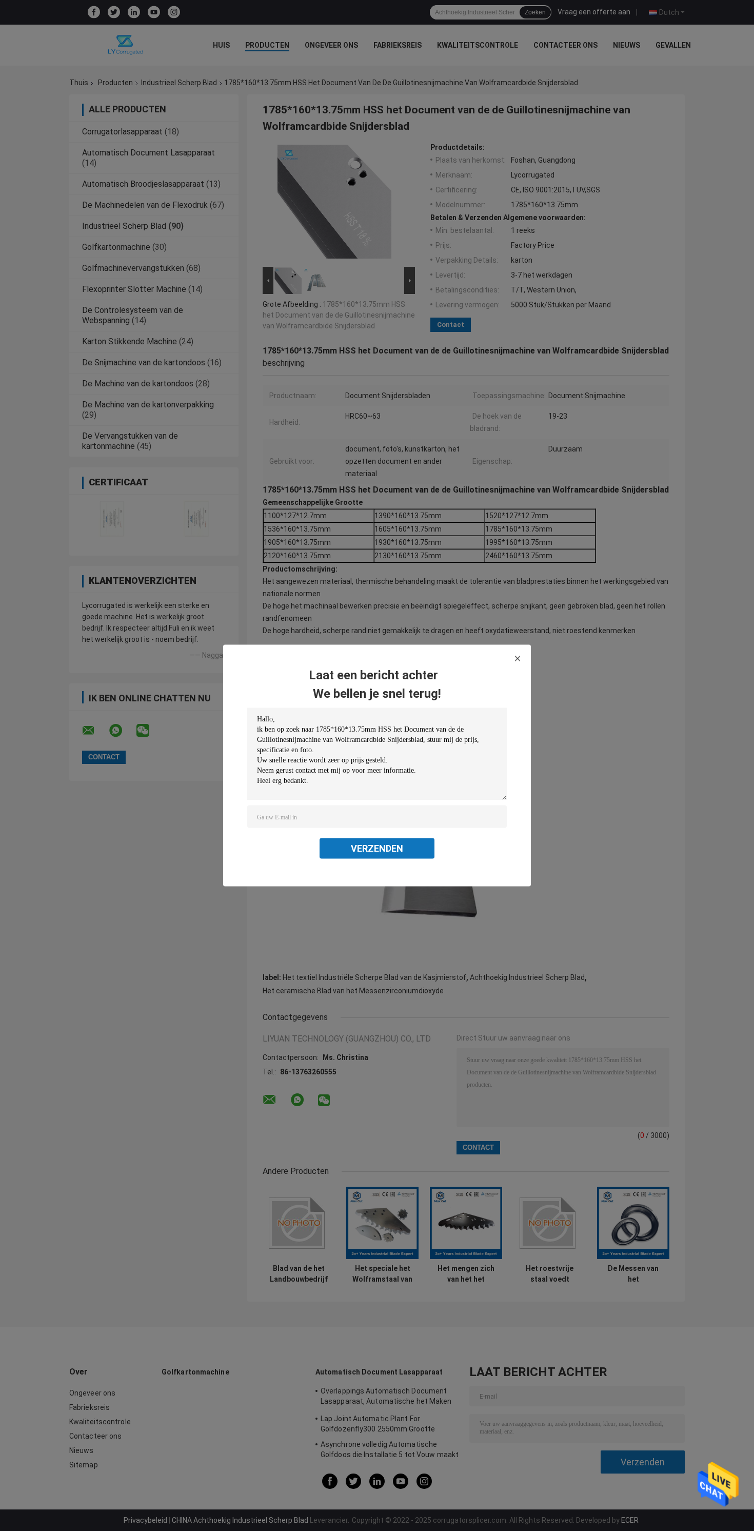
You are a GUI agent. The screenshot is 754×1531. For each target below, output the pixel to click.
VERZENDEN (377, 848)
